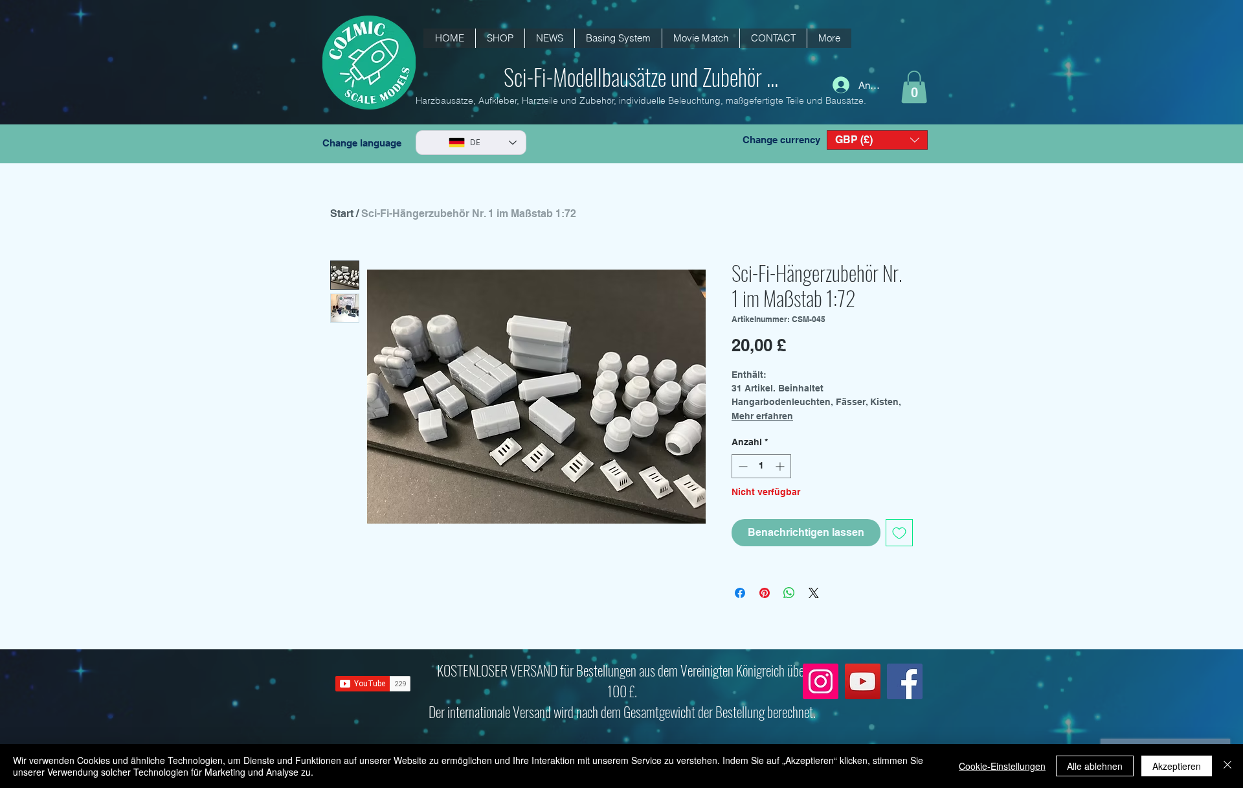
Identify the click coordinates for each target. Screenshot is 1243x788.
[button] (549, 38)
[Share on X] (814, 593)
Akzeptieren (1176, 765)
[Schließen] (1227, 766)
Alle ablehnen (1095, 765)
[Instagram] (820, 681)
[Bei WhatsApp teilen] (789, 593)
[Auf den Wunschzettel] (899, 532)
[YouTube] (862, 681)
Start (341, 213)
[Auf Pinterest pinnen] (764, 593)
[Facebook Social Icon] (905, 681)
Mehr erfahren (762, 416)
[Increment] (781, 466)
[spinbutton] (761, 466)
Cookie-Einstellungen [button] (1002, 765)
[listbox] (877, 140)
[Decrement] (741, 466)
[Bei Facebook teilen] (740, 593)
